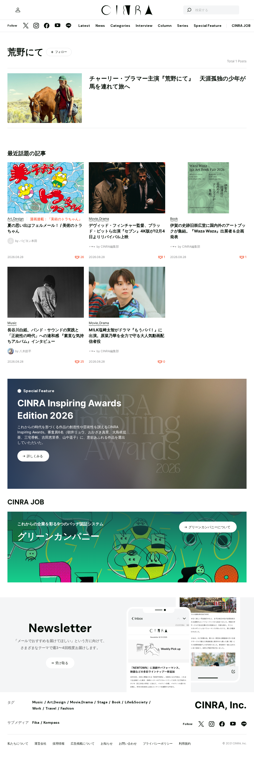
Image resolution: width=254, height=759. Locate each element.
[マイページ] (18, 10)
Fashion (67, 708)
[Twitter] (26, 26)
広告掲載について (83, 743)
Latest (84, 25)
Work (36, 708)
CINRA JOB (241, 25)
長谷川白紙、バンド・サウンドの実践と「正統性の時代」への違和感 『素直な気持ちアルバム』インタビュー (45, 335)
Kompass (51, 722)
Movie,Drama (81, 702)
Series (182, 25)
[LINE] (68, 26)
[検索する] (189, 9)
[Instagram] (36, 26)
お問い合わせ (128, 743)
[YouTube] (57, 26)
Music (37, 702)
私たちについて (17, 743)
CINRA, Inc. (221, 705)
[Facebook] (46, 26)
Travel (50, 708)
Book (116, 702)
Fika (35, 722)
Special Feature (208, 25)
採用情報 (58, 743)
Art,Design (56, 702)
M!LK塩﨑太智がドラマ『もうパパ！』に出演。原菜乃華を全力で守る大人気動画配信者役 (126, 335)
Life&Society (136, 702)
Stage (102, 702)
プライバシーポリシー (158, 743)
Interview (144, 25)
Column (165, 25)
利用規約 (185, 743)
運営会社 (40, 743)
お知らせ (107, 743)
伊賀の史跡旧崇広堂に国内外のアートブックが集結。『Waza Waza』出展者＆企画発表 (208, 231)
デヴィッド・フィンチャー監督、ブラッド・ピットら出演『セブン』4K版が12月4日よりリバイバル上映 (127, 231)
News (100, 25)
